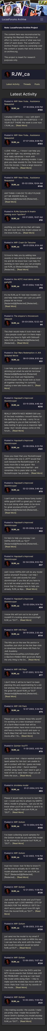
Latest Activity (13, 84)
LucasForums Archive (14, 19)
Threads (27, 84)
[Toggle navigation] (41, 19)
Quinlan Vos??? (21, 746)
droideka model (21, 785)
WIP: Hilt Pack (20, 630)
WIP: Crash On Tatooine (25, 242)
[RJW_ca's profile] (7, 108)
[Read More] (21, 125)
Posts (37, 84)
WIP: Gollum (19, 822)
